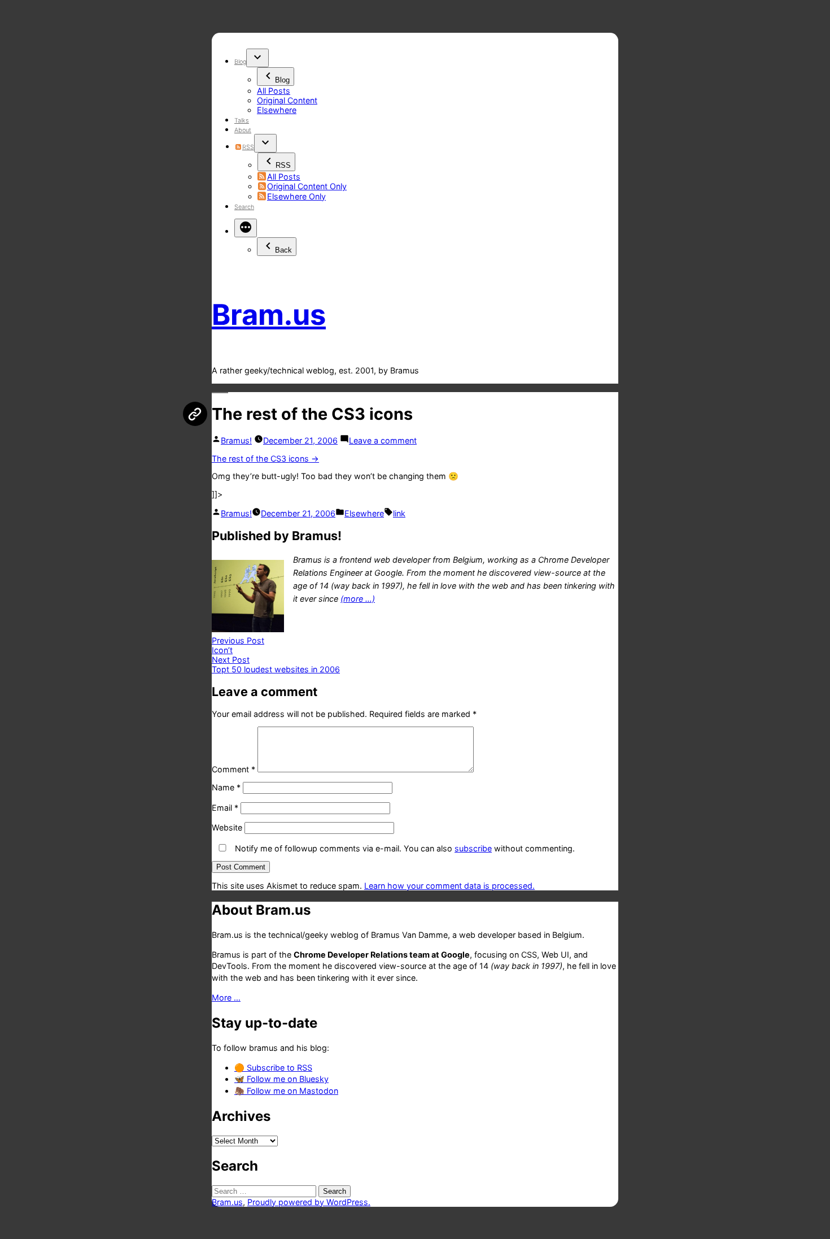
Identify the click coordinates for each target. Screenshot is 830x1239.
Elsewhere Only (296, 196)
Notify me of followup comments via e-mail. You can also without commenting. (404, 848)
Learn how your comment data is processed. (449, 885)
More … (226, 997)
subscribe (473, 848)
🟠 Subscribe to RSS (273, 1067)
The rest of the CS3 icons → (265, 458)
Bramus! (236, 440)
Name (226, 787)
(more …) (357, 598)
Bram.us (269, 314)
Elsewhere (276, 110)
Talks (241, 120)
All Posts (273, 90)
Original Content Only (307, 186)
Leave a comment (383, 440)
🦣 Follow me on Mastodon (286, 1090)
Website (227, 827)
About (242, 130)
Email (225, 807)
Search (244, 207)
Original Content (287, 100)
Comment (233, 769)
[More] (245, 228)
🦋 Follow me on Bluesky (281, 1079)
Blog (240, 62)
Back (283, 250)
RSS (248, 147)
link (399, 513)
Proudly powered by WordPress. (308, 1202)
